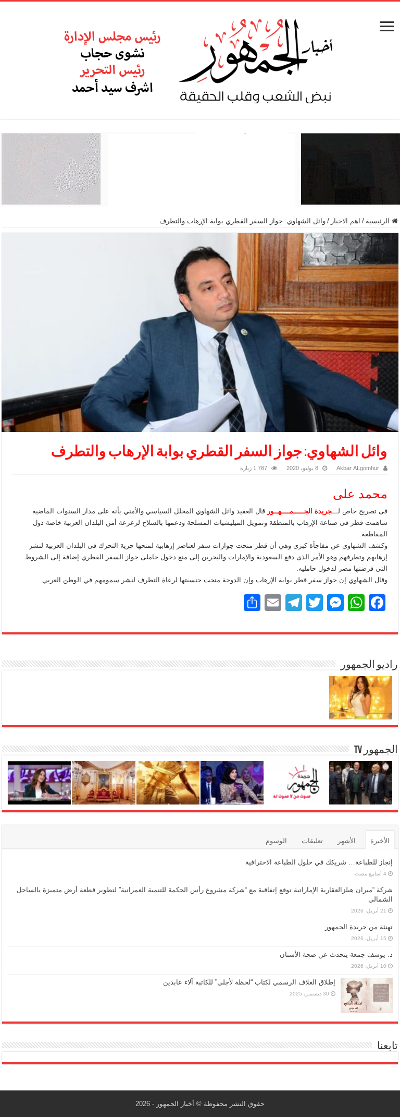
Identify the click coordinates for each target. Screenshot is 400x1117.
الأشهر (347, 841)
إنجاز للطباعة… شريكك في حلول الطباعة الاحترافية (319, 862)
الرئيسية (379, 221)
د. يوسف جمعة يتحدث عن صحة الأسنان (336, 954)
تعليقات (312, 841)
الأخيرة (380, 841)
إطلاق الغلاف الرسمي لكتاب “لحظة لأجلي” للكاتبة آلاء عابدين (249, 982)
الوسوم (276, 841)
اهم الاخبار (345, 221)
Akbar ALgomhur (357, 468)
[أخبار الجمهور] (200, 58)
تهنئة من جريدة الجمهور (359, 927)
